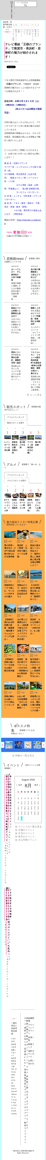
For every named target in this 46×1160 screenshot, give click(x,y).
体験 (19, 31)
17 (21, 808)
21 (34, 808)
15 (38, 803)
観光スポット (16, 31)
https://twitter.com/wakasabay (14, 1108)
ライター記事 (13, 31)
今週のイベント (26, 830)
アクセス (38, 31)
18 (24, 808)
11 (24, 803)
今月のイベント (26, 833)
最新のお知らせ (25, 1036)
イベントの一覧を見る (30, 826)
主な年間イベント (27, 840)
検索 (25, 5)
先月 (20, 785)
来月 (36, 785)
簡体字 (11, 7)
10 (21, 803)
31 (21, 818)
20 (31, 808)
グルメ (24, 31)
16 (18, 808)
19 (28, 808)
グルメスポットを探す (16, 481)
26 (28, 813)
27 (31, 813)
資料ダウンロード (31, 1054)
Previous (2, 745)
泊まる (27, 31)
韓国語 (11, 16)
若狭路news (25, 1057)
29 (38, 813)
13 (31, 803)
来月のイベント (26, 836)
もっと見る (36, 394)
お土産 (30, 31)
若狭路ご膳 (27, 1082)
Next (43, 745)
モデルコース (32, 31)
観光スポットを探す (15, 423)
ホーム (25, 1021)
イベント (21, 31)
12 (28, 803)
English (11, 2)
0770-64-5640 (14, 1072)
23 (18, 813)
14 (34, 803)
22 (38, 808)
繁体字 (11, 11)
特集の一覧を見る (24, 755)
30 (18, 818)
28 (34, 813)
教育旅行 (35, 31)
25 (24, 813)
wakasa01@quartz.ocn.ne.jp (14, 1094)
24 (21, 813)
